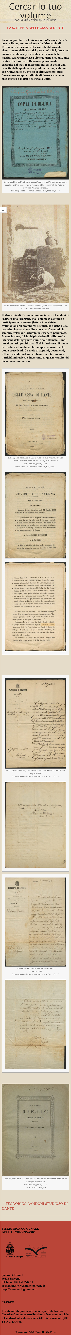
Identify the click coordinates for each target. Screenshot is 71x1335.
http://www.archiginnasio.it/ (19, 1289)
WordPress (50, 1332)
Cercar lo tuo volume (35, 10)
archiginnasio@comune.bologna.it (23, 1285)
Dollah (32, 1332)
